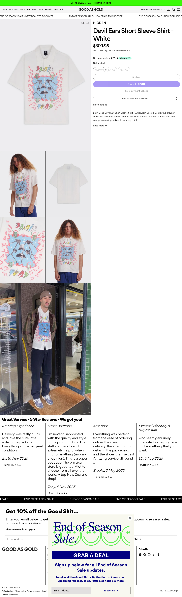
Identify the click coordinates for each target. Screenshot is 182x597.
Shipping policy (48, 591)
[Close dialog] (130, 518)
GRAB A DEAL (91, 555)
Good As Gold (14, 587)
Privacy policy (20, 591)
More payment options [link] (136, 90)
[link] (91, 534)
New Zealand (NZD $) (152, 9)
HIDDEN (99, 23)
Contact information (10, 594)
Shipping (107, 50)
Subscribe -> (134, 538)
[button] (173, 9)
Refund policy (7, 591)
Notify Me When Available (135, 98)
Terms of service (33, 591)
